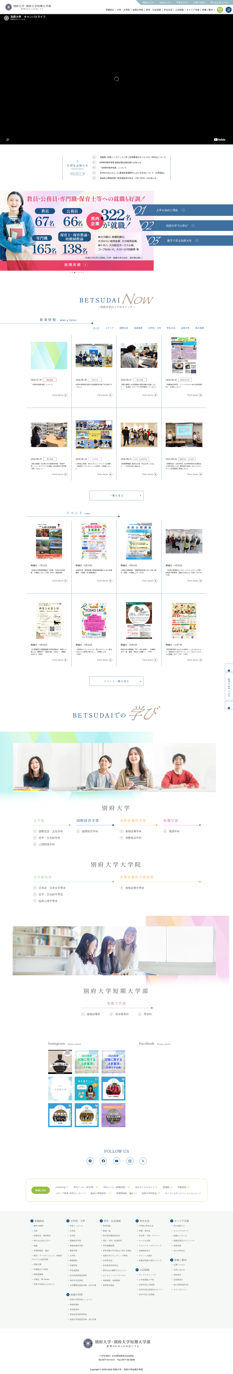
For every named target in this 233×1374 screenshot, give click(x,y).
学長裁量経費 (108, 1245)
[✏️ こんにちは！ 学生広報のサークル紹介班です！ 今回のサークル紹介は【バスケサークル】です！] (87, 1115)
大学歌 (72, 1230)
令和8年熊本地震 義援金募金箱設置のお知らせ (120, 162)
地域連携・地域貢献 (111, 1280)
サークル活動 (144, 1240)
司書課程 (73, 1265)
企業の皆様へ (199, 2)
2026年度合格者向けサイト (150, 1289)
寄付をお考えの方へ (220, 2)
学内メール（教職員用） (115, 1187)
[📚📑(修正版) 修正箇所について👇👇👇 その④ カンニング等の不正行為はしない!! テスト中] (87, 1062)
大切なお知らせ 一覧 (78, 174)
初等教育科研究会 (110, 1265)
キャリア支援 (192, 9)
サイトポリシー (180, 1289)
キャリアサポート (181, 1230)
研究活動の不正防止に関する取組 (117, 1250)
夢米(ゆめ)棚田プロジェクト (115, 1270)
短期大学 (185, 327)
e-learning (60, 1187)
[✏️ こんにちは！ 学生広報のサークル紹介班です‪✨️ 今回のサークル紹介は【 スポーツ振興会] (113, 1089)
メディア (109, 327)
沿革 (35, 1230)
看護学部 (73, 1250)
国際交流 (123, 327)
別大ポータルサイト (145, 1187)
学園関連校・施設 (124, 1193)
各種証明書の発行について (150, 1260)
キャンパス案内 (145, 1255)
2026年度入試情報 (147, 1284)
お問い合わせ (179, 1269)
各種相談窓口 (144, 1250)
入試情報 (179, 9)
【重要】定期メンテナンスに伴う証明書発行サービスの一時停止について (132, 157)
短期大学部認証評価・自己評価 (83, 1319)
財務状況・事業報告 (42, 1235)
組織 (35, 1245)
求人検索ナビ (179, 1225)
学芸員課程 (74, 1270)
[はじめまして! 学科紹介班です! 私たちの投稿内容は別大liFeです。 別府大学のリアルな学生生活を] (60, 1089)
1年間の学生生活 (146, 1225)
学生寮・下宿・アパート (149, 1235)
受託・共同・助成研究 (112, 1240)
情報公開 (37, 1264)
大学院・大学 (154, 327)
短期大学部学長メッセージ (81, 1299)
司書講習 (182, 1187)
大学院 (72, 1255)
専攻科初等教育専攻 (78, 1314)
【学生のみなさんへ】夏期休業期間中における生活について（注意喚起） (132, 172)
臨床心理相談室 (99, 1193)
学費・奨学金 (144, 1230)
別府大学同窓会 (149, 1193)
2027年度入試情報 (147, 1294)
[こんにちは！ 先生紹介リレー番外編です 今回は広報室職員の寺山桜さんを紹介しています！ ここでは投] (87, 1089)
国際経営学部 (75, 1240)
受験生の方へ (148, 2)
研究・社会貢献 (153, 9)
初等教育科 (74, 1309)
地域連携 (138, 327)
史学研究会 (107, 1260)
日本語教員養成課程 (78, 1275)
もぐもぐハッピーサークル (114, 1275)
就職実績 (177, 1245)
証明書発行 (178, 1279)
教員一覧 (107, 1230)
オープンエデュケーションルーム (181, 1193)
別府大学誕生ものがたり (44, 1284)
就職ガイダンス (180, 1235)
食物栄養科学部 (76, 1245)
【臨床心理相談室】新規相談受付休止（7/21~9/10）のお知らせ (127, 177)
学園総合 (110, 9)
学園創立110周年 (41, 1269)
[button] (70, 272)
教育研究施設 (108, 1285)
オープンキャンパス (229, 686)
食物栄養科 (74, 1304)
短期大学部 (138, 9)
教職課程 (73, 1260)
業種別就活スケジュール (184, 1240)
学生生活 (168, 9)
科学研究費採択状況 (111, 1235)
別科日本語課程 (76, 1280)
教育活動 (107, 1225)
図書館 (166, 1187)
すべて (96, 327)
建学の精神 (38, 1225)
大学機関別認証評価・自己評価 (83, 1285)
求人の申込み (179, 1250)
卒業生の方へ (182, 2)
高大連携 (199, 327)
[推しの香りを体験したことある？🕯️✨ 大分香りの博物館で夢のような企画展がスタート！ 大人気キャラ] (60, 1062)
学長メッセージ (76, 1225)
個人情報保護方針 (181, 1284)
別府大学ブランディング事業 (115, 1255)
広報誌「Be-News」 (42, 1279)
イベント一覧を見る (116, 681)
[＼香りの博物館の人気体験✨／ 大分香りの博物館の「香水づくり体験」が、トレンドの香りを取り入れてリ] (113, 1115)
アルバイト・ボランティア (150, 1245)
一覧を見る (116, 495)
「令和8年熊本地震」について (112, 167)
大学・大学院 (123, 9)
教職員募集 (38, 1274)
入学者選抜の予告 (146, 1279)
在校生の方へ (165, 2)
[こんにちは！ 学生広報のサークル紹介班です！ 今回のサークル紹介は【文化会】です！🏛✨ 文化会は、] (60, 1115)
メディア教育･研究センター (69, 1193)
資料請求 (229, 668)
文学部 (72, 1235)
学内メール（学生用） (84, 1187)
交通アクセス (179, 1264)
